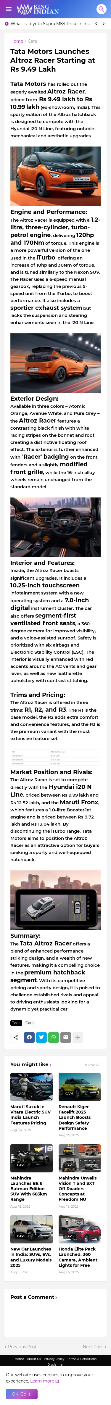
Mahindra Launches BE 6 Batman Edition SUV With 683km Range (28, 1188)
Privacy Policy (54, 1359)
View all (93, 1065)
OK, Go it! (22, 1394)
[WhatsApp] (53, 1037)
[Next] (104, 24)
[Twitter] (41, 1037)
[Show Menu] (8, 9)
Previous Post (22, 1346)
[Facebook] (29, 1037)
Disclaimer (55, 1365)
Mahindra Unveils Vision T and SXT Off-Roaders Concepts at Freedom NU (77, 1188)
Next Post (93, 1346)
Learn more (42, 1381)
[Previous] (96, 24)
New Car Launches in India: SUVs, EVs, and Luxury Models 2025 (31, 1257)
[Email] (65, 1037)
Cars (32, 41)
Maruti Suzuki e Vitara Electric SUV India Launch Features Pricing (30, 1115)
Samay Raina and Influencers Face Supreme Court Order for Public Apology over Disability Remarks (50, 23)
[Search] (101, 9)
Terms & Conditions (81, 1359)
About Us (34, 1359)
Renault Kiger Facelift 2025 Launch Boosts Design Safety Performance (75, 1117)
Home (16, 41)
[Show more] (78, 1037)
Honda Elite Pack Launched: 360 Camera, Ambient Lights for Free (78, 1257)
